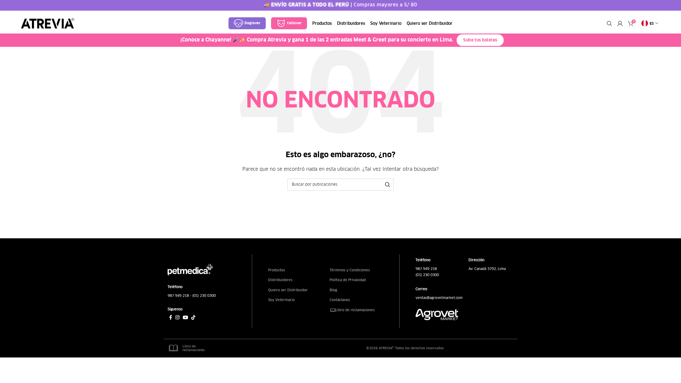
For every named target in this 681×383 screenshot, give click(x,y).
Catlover (294, 23)
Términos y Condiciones (350, 270)
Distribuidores (280, 280)
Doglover (252, 23)
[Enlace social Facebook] (171, 317)
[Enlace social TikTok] (193, 317)
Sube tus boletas (480, 40)
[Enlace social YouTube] (185, 317)
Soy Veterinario (281, 300)
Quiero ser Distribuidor (288, 290)
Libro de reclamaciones (354, 310)
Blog (333, 290)
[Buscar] (609, 23)
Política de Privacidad (348, 280)
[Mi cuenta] (620, 23)
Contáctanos (340, 300)
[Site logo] (47, 23)
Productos (276, 270)
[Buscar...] (387, 184)
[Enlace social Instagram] (177, 317)
